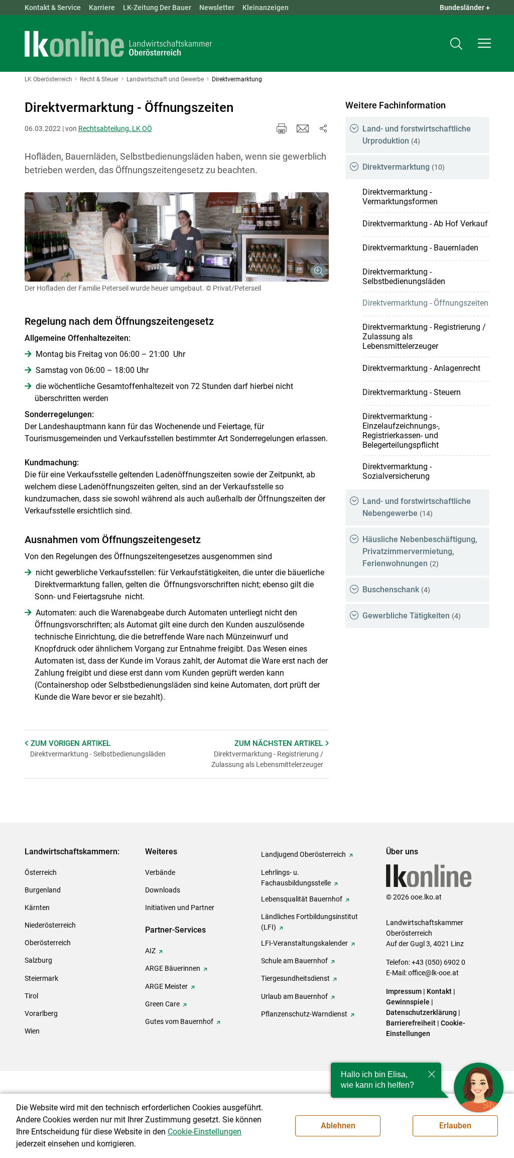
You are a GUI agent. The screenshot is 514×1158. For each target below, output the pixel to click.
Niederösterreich (50, 925)
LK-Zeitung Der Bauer (157, 8)
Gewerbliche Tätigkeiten (411, 615)
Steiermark (41, 978)
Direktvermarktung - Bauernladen (420, 247)
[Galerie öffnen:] (177, 237)
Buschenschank (396, 589)
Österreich (41, 872)
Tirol (31, 996)
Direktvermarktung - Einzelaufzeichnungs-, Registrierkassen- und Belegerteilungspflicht (401, 431)
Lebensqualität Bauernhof (301, 899)
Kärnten (37, 908)
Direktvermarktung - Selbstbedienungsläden (403, 276)
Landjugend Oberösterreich (303, 854)
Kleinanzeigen (265, 8)
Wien (32, 1031)
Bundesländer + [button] (465, 8)
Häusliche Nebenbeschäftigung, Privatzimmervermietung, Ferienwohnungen (419, 551)
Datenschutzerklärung (421, 1012)
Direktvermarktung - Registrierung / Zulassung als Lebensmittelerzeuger (424, 336)
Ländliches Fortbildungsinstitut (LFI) (309, 922)
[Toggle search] (456, 43)
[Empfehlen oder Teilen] (323, 128)
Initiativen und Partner (179, 908)
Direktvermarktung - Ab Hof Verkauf (425, 223)
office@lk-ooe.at (433, 973)
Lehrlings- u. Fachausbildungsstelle (296, 877)
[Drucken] (282, 128)
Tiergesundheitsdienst (295, 978)
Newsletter (216, 8)
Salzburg (38, 960)
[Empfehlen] (303, 128)
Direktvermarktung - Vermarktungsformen (400, 196)
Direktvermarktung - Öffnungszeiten (425, 303)
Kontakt (439, 991)
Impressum (404, 991)
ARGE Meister (166, 986)
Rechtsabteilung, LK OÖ (115, 128)
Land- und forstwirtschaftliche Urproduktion (416, 135)
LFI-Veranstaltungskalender (304, 943)
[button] (484, 43)
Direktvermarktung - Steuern (411, 392)
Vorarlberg (41, 1013)
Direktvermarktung (403, 167)
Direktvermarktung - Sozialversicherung (397, 471)
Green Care (162, 1004)
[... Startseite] (118, 44)
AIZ (150, 951)
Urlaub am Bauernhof (294, 996)
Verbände (160, 872)
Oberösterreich (48, 943)
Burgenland (43, 890)
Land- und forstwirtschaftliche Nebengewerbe (416, 507)
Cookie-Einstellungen (204, 1131)
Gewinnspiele (408, 1002)
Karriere (102, 8)
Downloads (162, 890)
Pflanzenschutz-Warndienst (304, 1014)
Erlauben (455, 1125)
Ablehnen (338, 1125)
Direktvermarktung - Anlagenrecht (421, 368)
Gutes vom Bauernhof (179, 1021)
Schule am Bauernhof (294, 961)
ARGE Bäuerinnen (172, 968)
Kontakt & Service (53, 8)
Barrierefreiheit (411, 1023)
